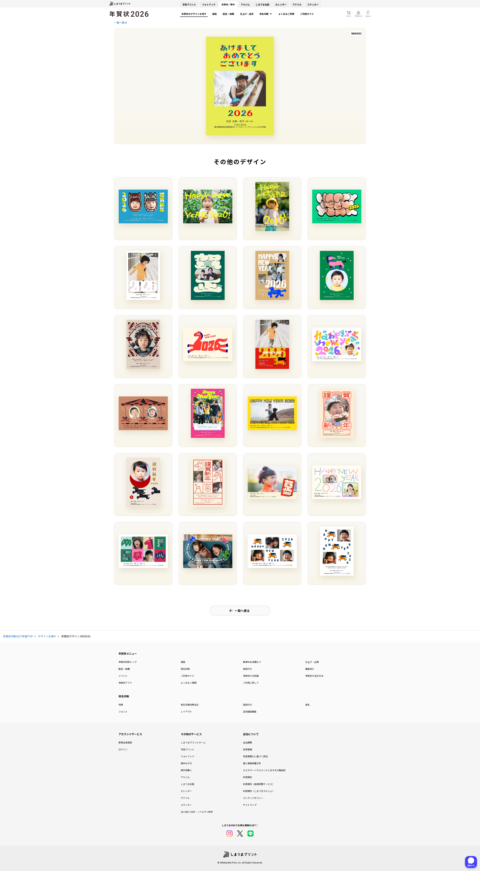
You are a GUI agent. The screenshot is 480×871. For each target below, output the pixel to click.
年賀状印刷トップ (127, 661)
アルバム (245, 4)
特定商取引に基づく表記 (255, 756)
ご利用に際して (251, 682)
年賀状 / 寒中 (228, 4)
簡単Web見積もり (252, 661)
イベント (123, 675)
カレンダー (280, 4)
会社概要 (247, 742)
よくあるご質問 (286, 13)
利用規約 (247, 777)
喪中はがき (186, 763)
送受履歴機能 (249, 711)
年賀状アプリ (125, 682)
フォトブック (208, 4)
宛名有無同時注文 (190, 704)
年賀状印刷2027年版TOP (18, 636)
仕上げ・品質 (247, 13)
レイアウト (186, 711)
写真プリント (187, 749)
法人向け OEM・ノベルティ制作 (197, 811)
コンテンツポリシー (253, 797)
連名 (307, 704)
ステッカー (313, 4)
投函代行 (247, 668)
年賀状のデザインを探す (194, 13)
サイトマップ (249, 804)
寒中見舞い (186, 770)
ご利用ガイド (307, 13)
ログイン (123, 749)
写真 (189, 4)
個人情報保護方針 (252, 763)
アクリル (296, 4)
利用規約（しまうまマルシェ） (258, 790)
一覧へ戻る (120, 22)
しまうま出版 (262, 4)
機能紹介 (309, 668)
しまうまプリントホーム (193, 742)
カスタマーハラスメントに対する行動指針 (264, 770)
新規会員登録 (125, 742)
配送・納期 (228, 13)
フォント (123, 711)
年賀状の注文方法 (314, 675)
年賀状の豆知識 (251, 675)
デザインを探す (47, 636)
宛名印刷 (264, 13)
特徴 (120, 704)
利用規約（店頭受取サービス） (258, 784)
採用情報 (247, 749)
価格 (214, 13)
